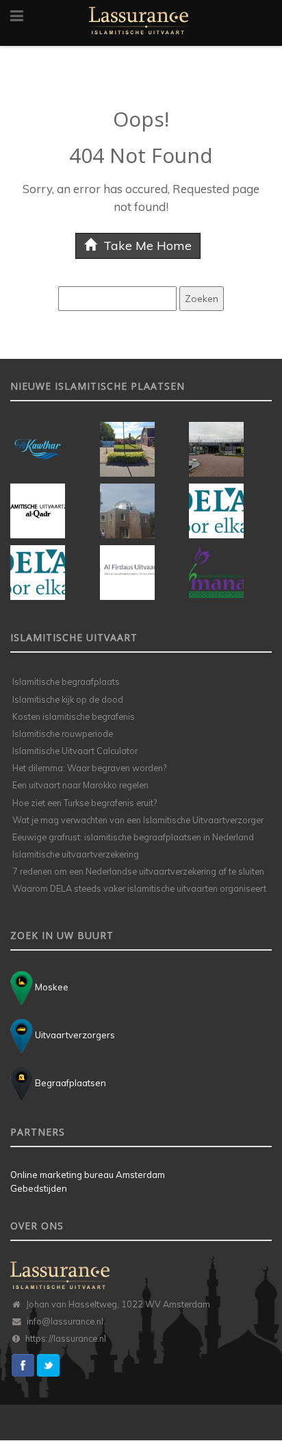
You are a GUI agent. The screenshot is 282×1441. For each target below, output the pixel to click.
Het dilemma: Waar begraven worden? (89, 767)
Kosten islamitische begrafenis (73, 716)
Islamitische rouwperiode (62, 733)
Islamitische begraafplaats (66, 681)
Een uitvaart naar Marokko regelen (80, 784)
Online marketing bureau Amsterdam (87, 1174)
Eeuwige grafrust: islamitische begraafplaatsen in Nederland (133, 836)
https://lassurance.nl (65, 1338)
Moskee (50, 986)
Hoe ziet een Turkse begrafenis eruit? (84, 802)
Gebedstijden (38, 1188)
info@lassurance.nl (65, 1321)
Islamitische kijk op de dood (67, 699)
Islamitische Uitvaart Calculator (75, 750)
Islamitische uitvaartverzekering (75, 854)
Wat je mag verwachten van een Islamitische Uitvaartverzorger (138, 819)
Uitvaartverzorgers (74, 1034)
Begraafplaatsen (69, 1082)
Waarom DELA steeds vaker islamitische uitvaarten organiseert (139, 888)
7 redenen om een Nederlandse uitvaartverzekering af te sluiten (138, 871)
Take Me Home (146, 245)
